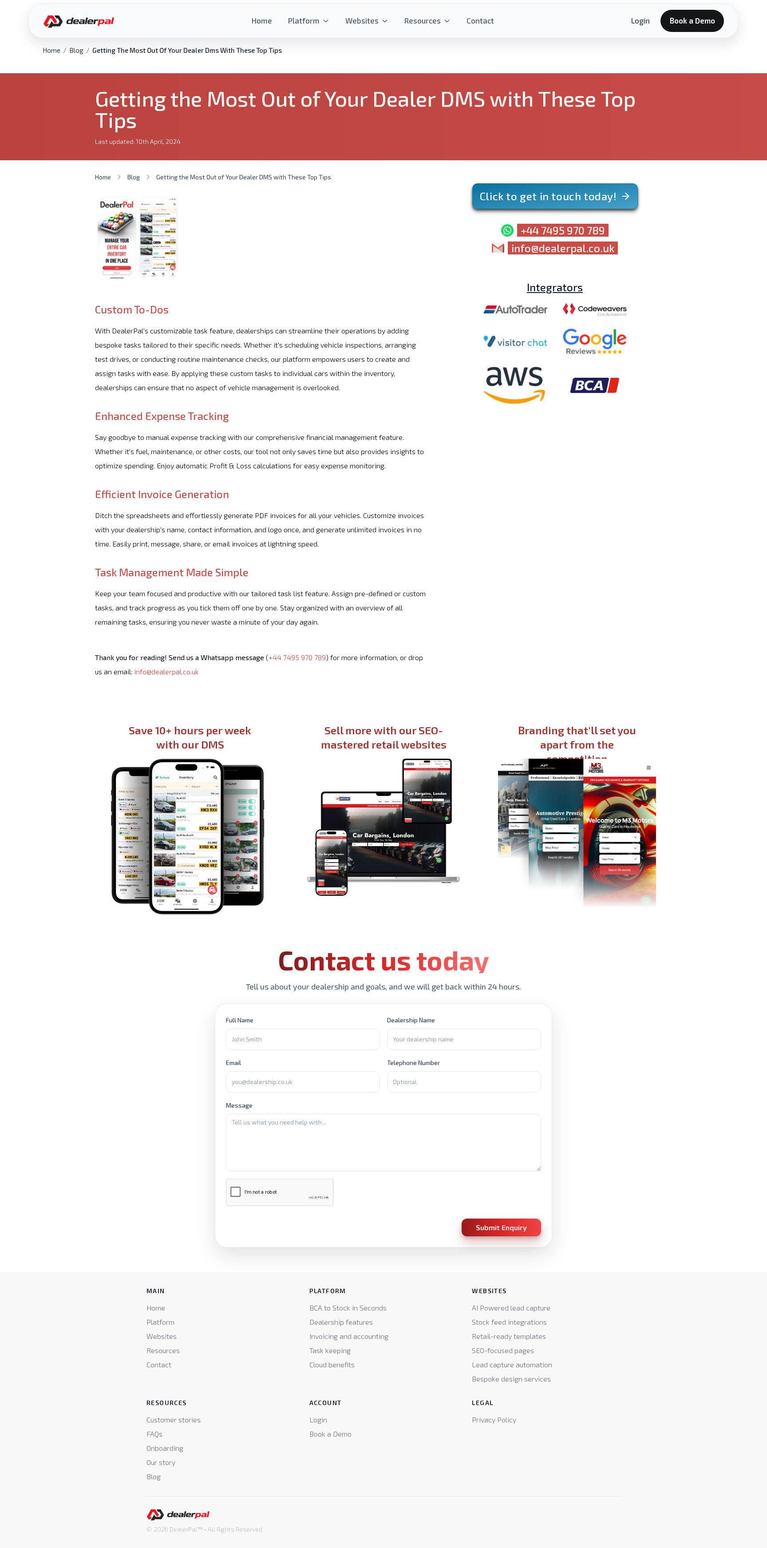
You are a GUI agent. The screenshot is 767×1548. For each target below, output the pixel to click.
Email (233, 1062)
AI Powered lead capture (511, 1307)
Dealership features (341, 1322)
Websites (362, 20)
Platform (304, 20)
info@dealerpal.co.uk (166, 671)
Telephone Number (413, 1062)
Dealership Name (411, 1020)
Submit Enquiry (501, 1227)
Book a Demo (692, 20)
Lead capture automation (512, 1364)
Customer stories (173, 1419)
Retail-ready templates (509, 1336)
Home (262, 20)
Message (239, 1105)
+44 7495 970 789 (297, 657)
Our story (160, 1462)
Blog (76, 50)
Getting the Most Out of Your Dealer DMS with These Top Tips (243, 177)
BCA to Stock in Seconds (348, 1307)
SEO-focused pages (503, 1350)
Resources (422, 20)
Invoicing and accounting (348, 1336)
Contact (480, 20)
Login (640, 20)
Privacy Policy (494, 1419)
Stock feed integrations (509, 1322)
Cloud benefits (332, 1364)
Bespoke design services (511, 1378)
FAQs (154, 1433)
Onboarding (164, 1448)
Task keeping (330, 1350)
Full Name (239, 1020)
